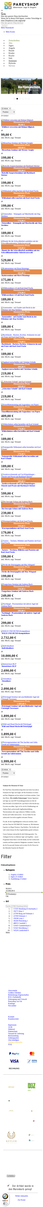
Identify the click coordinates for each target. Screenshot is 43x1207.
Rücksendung (13, 1036)
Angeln (17, 875)
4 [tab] (23, 99)
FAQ (10, 1044)
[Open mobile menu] (2, 10)
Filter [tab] (6, 856)
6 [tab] (29, 99)
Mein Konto (10, 32)
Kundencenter (13, 1019)
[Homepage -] (21, 10)
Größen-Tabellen (14, 993)
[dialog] (21, 1188)
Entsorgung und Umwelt (17, 999)
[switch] (5, 1203)
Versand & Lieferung (16, 1034)
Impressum (12, 1025)
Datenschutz (12, 1031)
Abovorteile (12, 991)
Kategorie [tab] (10, 870)
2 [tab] (17, 99)
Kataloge (11, 1003)
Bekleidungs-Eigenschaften (18, 995)
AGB (10, 1027)
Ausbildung (18, 879)
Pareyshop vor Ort (15, 1001)
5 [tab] (26, 99)
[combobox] (12, 23)
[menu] (21, 55)
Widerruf (11, 1029)
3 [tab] (20, 99)
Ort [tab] (7, 901)
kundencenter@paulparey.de (19, 954)
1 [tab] (14, 99)
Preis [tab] (8, 884)
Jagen (17, 877)
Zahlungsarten (13, 1038)
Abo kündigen (13, 1040)
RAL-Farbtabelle (14, 997)
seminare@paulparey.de (11, 967)
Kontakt (11, 1017)
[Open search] (2, 12)
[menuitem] (13, 65)
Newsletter (12, 1006)
